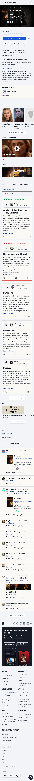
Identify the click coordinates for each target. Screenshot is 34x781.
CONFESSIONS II (23, 717)
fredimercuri (10, 478)
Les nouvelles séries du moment (24, 684)
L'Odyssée (5, 681)
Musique (22, 710)
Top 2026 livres (23, 692)
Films (11, 7)
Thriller (15, 7)
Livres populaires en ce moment (24, 705)
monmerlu (9, 576)
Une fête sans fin (7, 717)
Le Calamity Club (23, 696)
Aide (3, 744)
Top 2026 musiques (24, 714)
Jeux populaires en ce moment (8, 706)
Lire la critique (8, 233)
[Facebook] (17, 624)
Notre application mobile (10, 737)
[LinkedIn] (28, 624)
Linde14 (8, 532)
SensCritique (5, 7)
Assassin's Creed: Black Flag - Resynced (7, 700)
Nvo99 (16, 361)
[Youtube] (31, 624)
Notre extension (7, 741)
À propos (5, 734)
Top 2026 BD (6, 714)
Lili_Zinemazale (11, 521)
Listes (4, 403)
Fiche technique (7, 68)
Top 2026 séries (23, 675)
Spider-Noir (21, 677)
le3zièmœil (17, 324)
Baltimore (21, 7)
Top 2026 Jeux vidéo (9, 692)
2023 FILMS (10, 580)
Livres (21, 689)
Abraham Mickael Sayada (20, 286)
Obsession (5, 678)
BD (3, 710)
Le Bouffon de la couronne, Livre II (24, 700)
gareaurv (9, 489)
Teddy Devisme (19, 204)
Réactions (6, 430)
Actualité (4, 685)
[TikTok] (24, 624)
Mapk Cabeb (10, 543)
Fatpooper (17, 247)
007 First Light (6, 695)
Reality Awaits (22, 721)
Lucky (20, 680)
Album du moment (24, 724)
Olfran (8, 565)
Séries (21, 671)
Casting (5, 105)
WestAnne (10, 604)
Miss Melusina (11, 451)
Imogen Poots (6, 124)
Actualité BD (6, 724)
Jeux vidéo (7, 689)
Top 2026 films (7, 675)
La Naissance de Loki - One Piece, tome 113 (9, 720)
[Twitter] (14, 624)
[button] (31, 2)
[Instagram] (21, 624)
